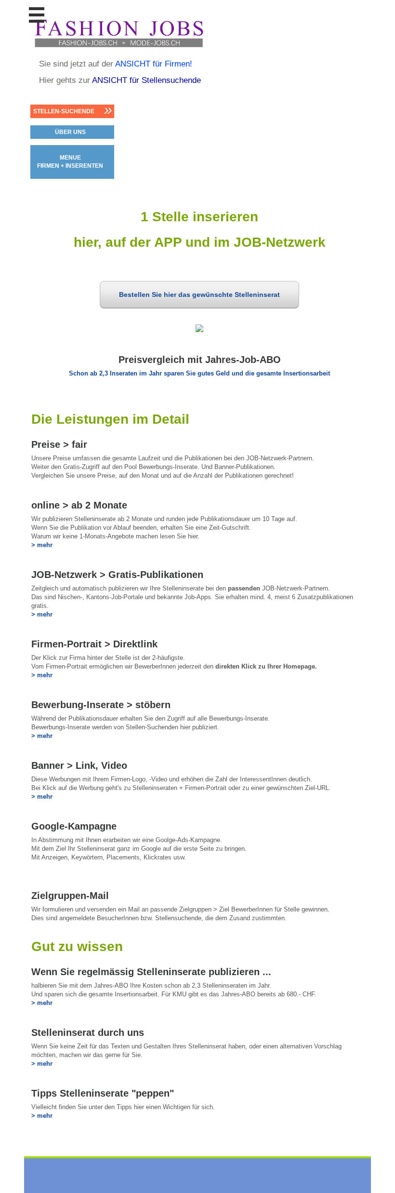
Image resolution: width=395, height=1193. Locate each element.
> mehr (42, 545)
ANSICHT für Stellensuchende (146, 80)
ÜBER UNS (70, 132)
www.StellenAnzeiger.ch (118, 33)
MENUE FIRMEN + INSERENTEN (70, 161)
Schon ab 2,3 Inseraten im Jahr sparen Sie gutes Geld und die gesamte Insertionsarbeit (199, 373)
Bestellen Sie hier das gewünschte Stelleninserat (199, 294)
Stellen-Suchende (63, 111)
